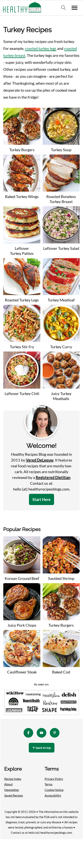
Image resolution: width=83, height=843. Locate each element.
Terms (49, 784)
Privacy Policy (54, 778)
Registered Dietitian (53, 477)
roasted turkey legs (40, 48)
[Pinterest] (54, 732)
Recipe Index (12, 778)
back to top (41, 747)
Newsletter (11, 790)
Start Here (41, 499)
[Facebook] (28, 732)
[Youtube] (41, 732)
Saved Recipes (13, 795)
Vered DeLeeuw (39, 460)
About (8, 784)
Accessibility (53, 795)
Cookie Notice (54, 790)
